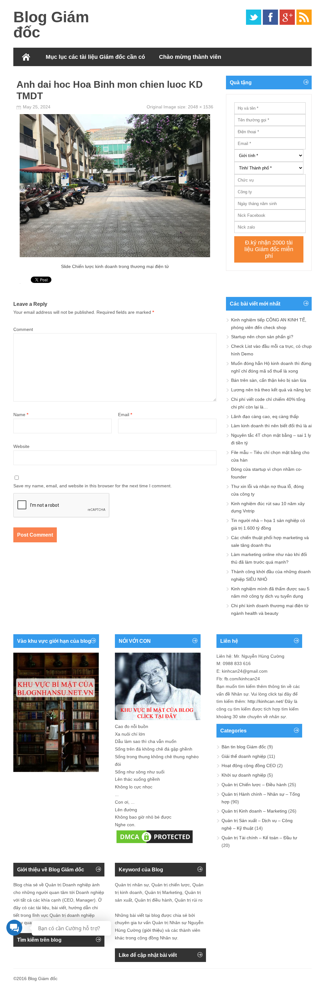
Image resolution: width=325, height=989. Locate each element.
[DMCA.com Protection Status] (154, 843)
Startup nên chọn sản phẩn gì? (262, 336)
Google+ (287, 17)
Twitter (253, 17)
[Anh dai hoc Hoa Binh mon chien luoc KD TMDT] (115, 255)
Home (26, 57)
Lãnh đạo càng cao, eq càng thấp (265, 416)
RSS (304, 17)
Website (21, 446)
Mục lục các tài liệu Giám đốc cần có (95, 57)
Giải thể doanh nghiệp (244, 756)
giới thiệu (153, 930)
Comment (23, 329)
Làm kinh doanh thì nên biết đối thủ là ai (271, 425)
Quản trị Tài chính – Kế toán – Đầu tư (259, 837)
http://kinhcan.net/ (265, 701)
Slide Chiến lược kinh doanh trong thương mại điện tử (115, 266)
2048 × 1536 (200, 106)
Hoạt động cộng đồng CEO (249, 765)
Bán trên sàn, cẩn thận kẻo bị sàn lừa (268, 380)
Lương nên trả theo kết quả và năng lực (271, 389)
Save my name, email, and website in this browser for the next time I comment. (92, 485)
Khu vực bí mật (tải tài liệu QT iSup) (68, 75)
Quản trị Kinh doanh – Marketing (254, 811)
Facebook (270, 17)
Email (125, 414)
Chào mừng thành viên (190, 57)
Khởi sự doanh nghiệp (244, 775)
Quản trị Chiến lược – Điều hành (254, 784)
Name (20, 414)
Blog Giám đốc (51, 25)
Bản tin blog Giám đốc (244, 746)
